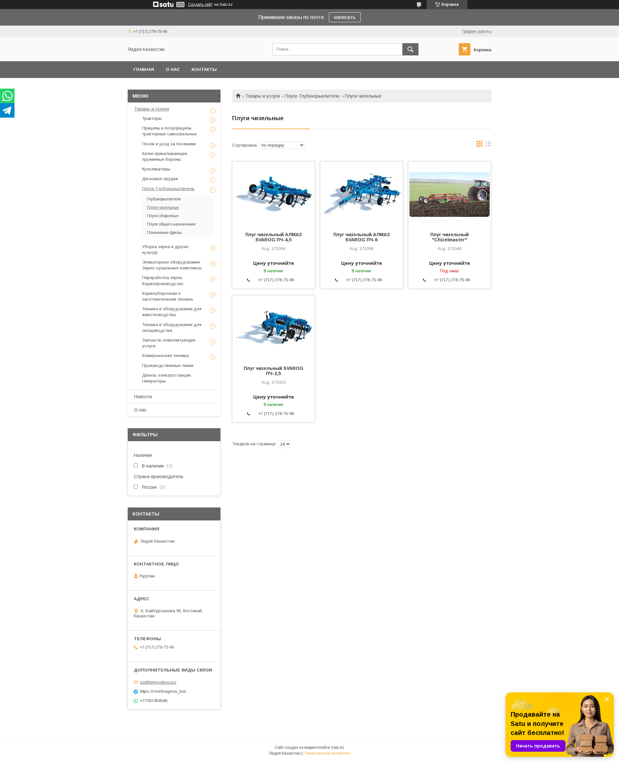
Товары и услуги (262, 96)
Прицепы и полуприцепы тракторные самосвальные (169, 131)
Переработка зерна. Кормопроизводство (162, 280)
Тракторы (152, 118)
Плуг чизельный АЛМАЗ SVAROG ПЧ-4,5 (273, 237)
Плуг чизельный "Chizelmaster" (449, 237)
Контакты (204, 69)
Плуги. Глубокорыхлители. (312, 96)
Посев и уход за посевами (169, 143)
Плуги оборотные (163, 216)
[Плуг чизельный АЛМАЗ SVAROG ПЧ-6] (361, 194)
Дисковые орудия (160, 178)
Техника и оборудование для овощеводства (171, 327)
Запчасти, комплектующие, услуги (169, 343)
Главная (143, 69)
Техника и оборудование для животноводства (171, 311)
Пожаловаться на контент (326, 753)
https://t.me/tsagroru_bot (163, 691)
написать (345, 17)
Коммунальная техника (165, 355)
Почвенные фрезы (164, 232)
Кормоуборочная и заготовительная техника (167, 296)
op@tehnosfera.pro (158, 682)
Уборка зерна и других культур (165, 249)
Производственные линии (167, 365)
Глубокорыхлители (164, 199)
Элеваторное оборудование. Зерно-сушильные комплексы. (172, 265)
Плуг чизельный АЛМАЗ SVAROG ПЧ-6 (361, 237)
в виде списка (488, 145)
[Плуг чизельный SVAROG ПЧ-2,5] (273, 327)
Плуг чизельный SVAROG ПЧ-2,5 (273, 371)
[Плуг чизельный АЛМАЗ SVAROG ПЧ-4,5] (273, 194)
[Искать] (410, 49)
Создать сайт (200, 4)
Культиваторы (156, 169)
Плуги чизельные (163, 207)
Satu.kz (337, 747)
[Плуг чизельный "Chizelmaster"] (449, 194)
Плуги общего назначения (171, 224)
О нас (173, 69)
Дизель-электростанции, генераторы (167, 378)
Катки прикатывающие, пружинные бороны (165, 156)
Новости (143, 396)
